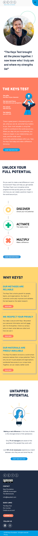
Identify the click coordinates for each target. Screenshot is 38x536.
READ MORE (8, 306)
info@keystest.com (9, 497)
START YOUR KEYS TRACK (12, 257)
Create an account (9, 510)
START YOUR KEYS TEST (11, 150)
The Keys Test (7, 506)
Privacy (6, 534)
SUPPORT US (8, 515)
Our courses (7, 508)
